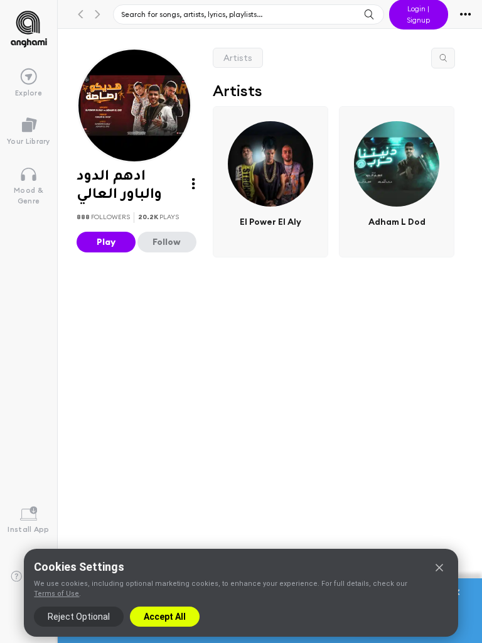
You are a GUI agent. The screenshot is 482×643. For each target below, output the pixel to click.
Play (106, 241)
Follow (167, 241)
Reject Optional (79, 617)
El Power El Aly (270, 221)
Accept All (165, 617)
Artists (237, 57)
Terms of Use (56, 594)
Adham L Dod (397, 221)
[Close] (439, 567)
